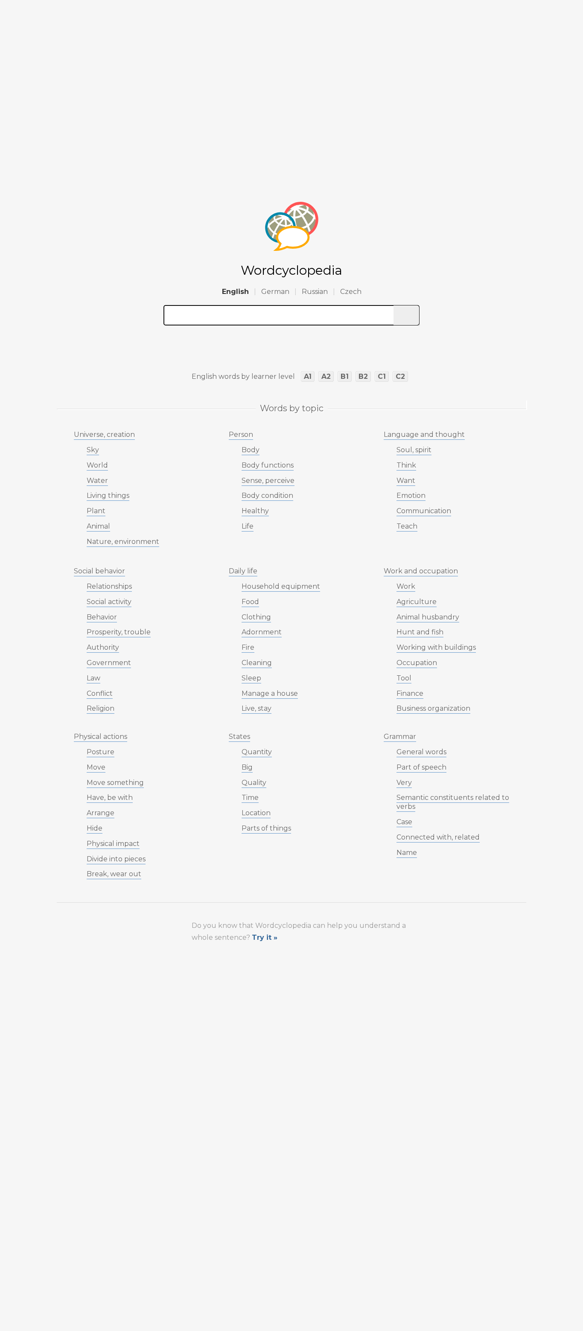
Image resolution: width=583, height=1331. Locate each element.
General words (421, 752)
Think (406, 465)
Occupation (416, 663)
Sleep (251, 678)
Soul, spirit (413, 450)
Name (406, 853)
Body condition (267, 495)
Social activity (109, 602)
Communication (423, 511)
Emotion (411, 495)
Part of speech (421, 767)
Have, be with (110, 797)
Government (109, 663)
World (97, 465)
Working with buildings (436, 647)
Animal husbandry (427, 617)
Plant (96, 511)
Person (241, 434)
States (239, 736)
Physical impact (113, 844)
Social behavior (99, 571)
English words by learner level (243, 376)
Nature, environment (123, 542)
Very (404, 783)
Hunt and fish (419, 632)
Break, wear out (114, 874)
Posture (100, 752)
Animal (98, 526)
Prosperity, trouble (119, 632)
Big (247, 767)
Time (250, 797)
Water (97, 481)
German (275, 292)
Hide (94, 828)
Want (405, 481)
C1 (382, 376)
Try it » (264, 937)
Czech (350, 292)
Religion (100, 708)
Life (248, 526)
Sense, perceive (268, 481)
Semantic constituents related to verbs (452, 802)
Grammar (400, 736)
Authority (103, 647)
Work (405, 586)
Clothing (256, 617)
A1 (308, 376)
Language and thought (424, 434)
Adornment (262, 632)
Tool (403, 678)
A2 (326, 376)
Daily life (243, 571)
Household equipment (281, 586)
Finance (409, 693)
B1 (345, 376)
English (235, 292)
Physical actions (100, 736)
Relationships (109, 586)
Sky (93, 450)
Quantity (257, 752)
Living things (108, 495)
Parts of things (266, 828)
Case (404, 822)
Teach (406, 526)
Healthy (255, 511)
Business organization (433, 708)
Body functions (268, 465)
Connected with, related (438, 837)
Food (250, 602)
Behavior (102, 617)
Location (256, 813)
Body (250, 450)
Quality (254, 783)
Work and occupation (421, 571)
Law (93, 678)
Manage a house (270, 693)
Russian (315, 292)
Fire (248, 647)
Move (96, 767)
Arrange (100, 813)
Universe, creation (104, 434)
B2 (363, 376)
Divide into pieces (116, 859)
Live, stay (256, 708)
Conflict (100, 693)
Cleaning (257, 663)
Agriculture (416, 602)
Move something (115, 783)
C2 (400, 376)
